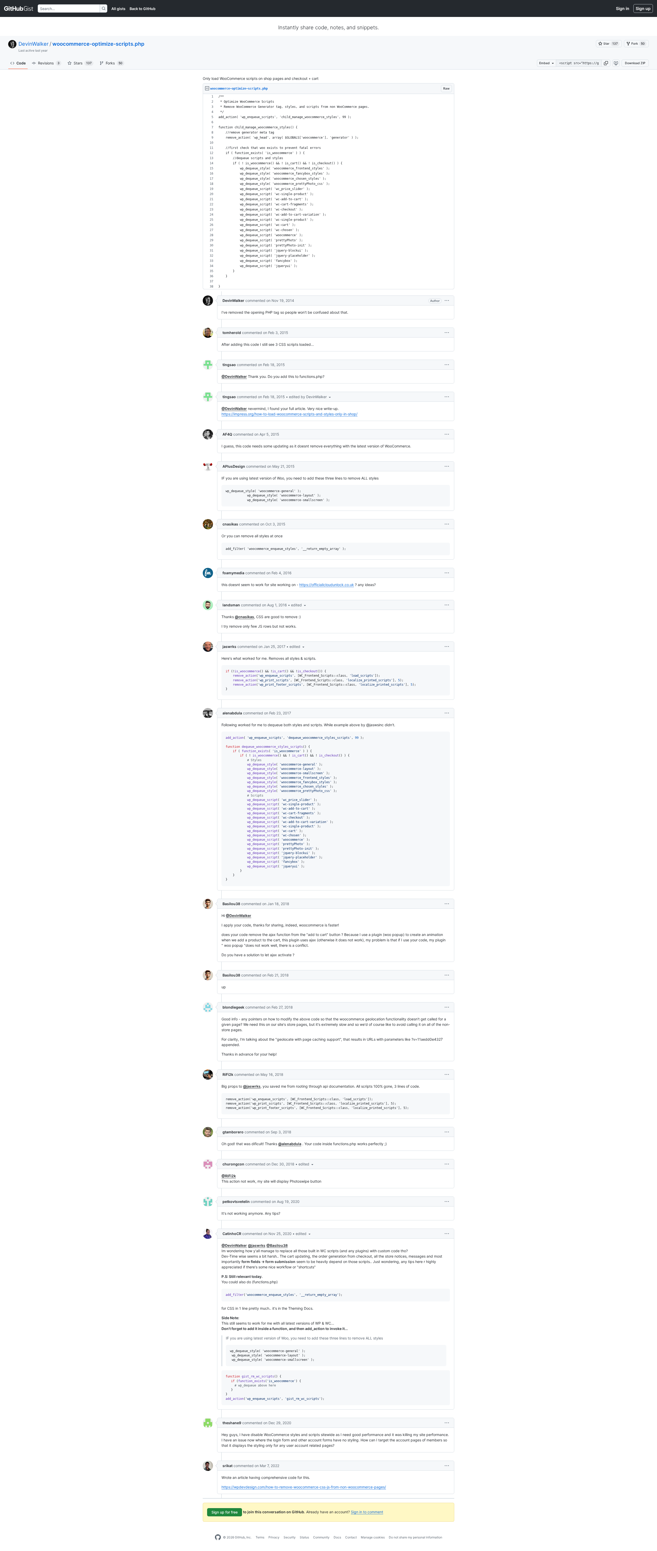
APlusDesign (234, 466)
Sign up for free (224, 1512)
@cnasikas (244, 617)
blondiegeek (233, 1007)
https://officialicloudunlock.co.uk (326, 584)
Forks (114, 63)
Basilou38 (231, 904)
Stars (83, 63)
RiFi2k (228, 1074)
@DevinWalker (234, 376)
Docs (337, 1537)
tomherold (232, 332)
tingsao (229, 364)
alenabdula (232, 713)
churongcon (233, 1164)
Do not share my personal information (415, 1537)
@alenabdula (289, 1144)
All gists (118, 8)
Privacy (273, 1537)
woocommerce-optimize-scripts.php (98, 44)
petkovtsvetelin (236, 1201)
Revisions (49, 63)
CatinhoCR (232, 1233)
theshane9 (232, 1423)
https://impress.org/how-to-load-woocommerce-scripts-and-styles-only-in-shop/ (289, 414)
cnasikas (230, 524)
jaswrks (229, 646)
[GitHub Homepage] (218, 1537)
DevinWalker (33, 44)
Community (321, 1537)
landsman (231, 605)
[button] (606, 63)
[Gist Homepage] (19, 8)
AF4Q (227, 434)
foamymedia (233, 573)
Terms (260, 1537)
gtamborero (233, 1132)
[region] (328, 191)
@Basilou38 (277, 1245)
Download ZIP (635, 63)
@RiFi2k (228, 1176)
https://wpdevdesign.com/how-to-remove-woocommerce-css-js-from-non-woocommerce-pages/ (303, 1487)
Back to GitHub (143, 8)
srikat (228, 1465)
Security (290, 1537)
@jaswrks (251, 1086)
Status (304, 1537)
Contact (351, 1537)
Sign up (643, 8)
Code (21, 63)
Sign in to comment (367, 1512)
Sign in (622, 8)
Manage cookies (373, 1537)
